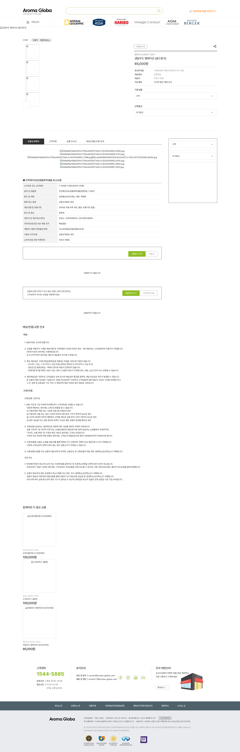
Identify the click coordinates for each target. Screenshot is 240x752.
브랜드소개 (75, 706)
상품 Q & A (72, 141)
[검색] (160, 11)
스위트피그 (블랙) (30, 599)
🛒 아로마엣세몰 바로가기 (202, 11)
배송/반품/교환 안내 (95, 141)
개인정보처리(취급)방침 (114, 706)
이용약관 (92, 706)
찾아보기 (161, 687)
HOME (25, 40)
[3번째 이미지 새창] (33, 83)
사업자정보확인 (165, 718)
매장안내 (165, 706)
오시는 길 (181, 706)
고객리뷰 (53, 141)
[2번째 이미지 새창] (33, 67)
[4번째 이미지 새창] (33, 99)
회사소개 (58, 706)
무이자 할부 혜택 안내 (163, 82)
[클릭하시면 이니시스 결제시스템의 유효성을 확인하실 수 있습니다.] (143, 740)
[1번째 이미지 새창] (33, 51)
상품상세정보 (33, 141)
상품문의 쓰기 (131, 293)
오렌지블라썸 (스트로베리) (34, 553)
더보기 (151, 254)
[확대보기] (26, 104)
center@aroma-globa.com (101, 675)
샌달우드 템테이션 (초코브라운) (36, 645)
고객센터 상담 (148, 293)
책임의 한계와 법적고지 (142, 706)
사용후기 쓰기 (137, 254)
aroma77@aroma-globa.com (102, 679)
